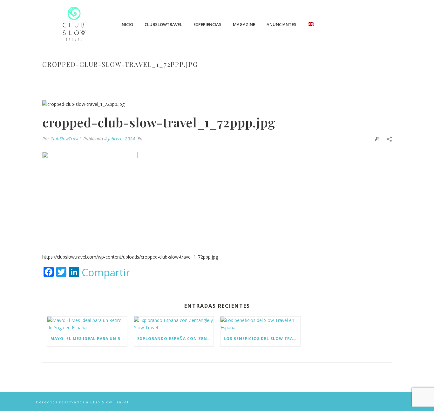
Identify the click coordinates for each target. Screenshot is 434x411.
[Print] (377, 138)
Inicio (126, 24)
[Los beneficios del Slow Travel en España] (260, 324)
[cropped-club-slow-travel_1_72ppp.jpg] (217, 104)
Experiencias (207, 24)
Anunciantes (281, 24)
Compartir (106, 272)
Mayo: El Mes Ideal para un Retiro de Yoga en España (89, 338)
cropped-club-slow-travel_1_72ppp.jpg (257, 77)
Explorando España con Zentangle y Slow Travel (175, 338)
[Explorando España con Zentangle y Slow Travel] (174, 324)
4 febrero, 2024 (119, 139)
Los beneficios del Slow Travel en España (262, 338)
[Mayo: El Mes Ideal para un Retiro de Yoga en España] (87, 324)
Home (205, 77)
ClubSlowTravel (163, 24)
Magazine (244, 24)
